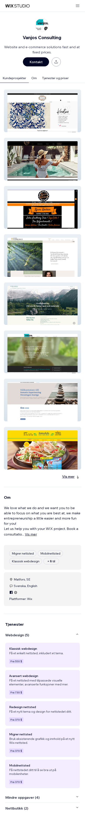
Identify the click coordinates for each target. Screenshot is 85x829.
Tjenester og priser (55, 78)
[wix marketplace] (17, 5)
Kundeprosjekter (14, 78)
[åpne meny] (77, 6)
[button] (42, 111)
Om (34, 78)
